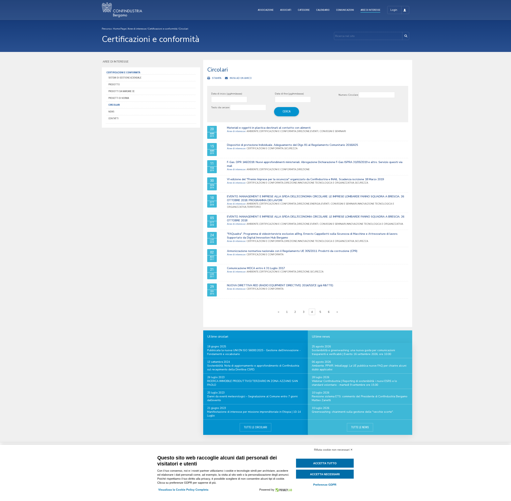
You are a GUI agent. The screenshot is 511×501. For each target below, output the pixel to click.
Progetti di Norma (118, 98)
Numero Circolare (348, 94)
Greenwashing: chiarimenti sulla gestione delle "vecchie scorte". (353, 412)
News (111, 111)
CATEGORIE (304, 9)
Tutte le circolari (255, 427)
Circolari (183, 28)
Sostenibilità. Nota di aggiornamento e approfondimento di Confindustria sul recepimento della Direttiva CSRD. (253, 367)
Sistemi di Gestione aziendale (124, 77)
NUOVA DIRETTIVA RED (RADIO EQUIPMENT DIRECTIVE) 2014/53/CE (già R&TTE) (280, 285)
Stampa (216, 78)
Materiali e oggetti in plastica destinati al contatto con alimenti (269, 128)
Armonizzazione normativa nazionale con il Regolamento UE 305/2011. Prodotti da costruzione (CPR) (292, 251)
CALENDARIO (323, 9)
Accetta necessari (325, 474)
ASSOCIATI (285, 9)
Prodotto (114, 84)
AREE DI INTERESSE (370, 9)
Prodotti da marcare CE (121, 91)
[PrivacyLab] (283, 489)
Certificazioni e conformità (162, 28)
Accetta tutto (325, 463)
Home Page (119, 28)
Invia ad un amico (241, 78)
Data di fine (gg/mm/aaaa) (289, 93)
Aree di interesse (137, 28)
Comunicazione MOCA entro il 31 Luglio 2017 (256, 268)
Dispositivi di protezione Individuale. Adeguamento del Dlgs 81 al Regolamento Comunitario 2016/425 (292, 145)
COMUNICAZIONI (345, 9)
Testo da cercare (220, 107)
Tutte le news (360, 427)
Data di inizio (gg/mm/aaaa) (226, 93)
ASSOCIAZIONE (265, 9)
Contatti (113, 118)
